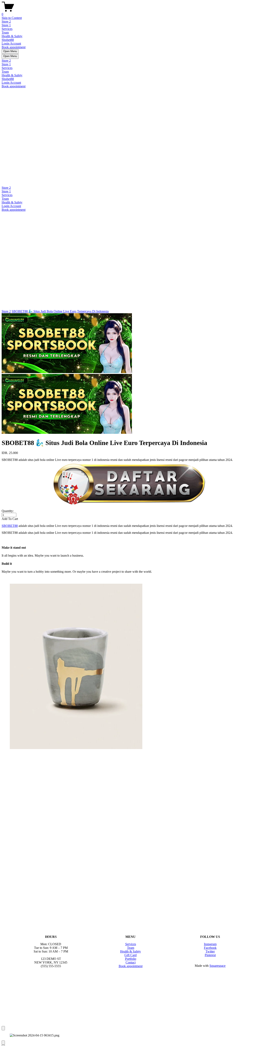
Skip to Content (12, 18)
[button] (130, 519)
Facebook (210, 947)
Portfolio (130, 958)
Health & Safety (12, 36)
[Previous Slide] (3, 1043)
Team (5, 32)
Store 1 (6, 25)
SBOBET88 (10, 525)
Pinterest (210, 955)
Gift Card (130, 955)
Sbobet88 (8, 40)
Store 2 (6, 21)
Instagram (210, 944)
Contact (131, 962)
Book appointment (13, 47)
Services (7, 29)
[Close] (3, 1028)
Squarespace (217, 965)
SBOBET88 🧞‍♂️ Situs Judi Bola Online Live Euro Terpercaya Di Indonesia (60, 311)
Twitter (210, 951)
